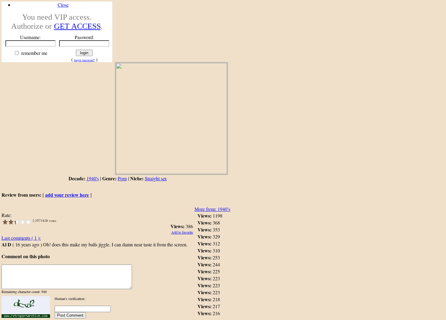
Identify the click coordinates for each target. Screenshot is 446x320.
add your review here (67, 194)
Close (63, 5)
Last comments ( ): (21, 238)
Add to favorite (182, 232)
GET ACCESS (77, 26)
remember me (33, 53)
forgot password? (84, 60)
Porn (122, 178)
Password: (84, 37)
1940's (92, 178)
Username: (30, 37)
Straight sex (156, 178)
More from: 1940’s (212, 209)
